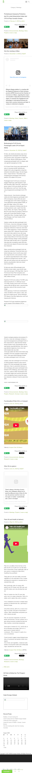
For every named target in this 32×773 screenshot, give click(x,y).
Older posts (6, 666)
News (25, 30)
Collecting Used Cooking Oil (10, 720)
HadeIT (24, 53)
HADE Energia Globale (21, 107)
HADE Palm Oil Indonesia (21, 501)
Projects (6, 32)
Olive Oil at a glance (10, 466)
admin (23, 21)
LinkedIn (7, 757)
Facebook (3, 757)
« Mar (4, 747)
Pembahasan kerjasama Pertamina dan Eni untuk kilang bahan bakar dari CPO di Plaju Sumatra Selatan (15, 16)
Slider (25, 118)
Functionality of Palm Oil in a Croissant (16, 401)
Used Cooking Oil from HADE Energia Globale (14, 718)
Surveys (17, 394)
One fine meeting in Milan (12, 51)
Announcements (13, 30)
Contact (18, 757)
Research (11, 394)
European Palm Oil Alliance (15, 447)
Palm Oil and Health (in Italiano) (13, 519)
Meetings (21, 30)
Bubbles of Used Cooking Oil (10, 717)
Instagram (11, 757)
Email (14, 757)
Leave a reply (13, 32)
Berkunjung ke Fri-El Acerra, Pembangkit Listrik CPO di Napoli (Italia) (14, 146)
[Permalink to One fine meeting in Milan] (16, 43)
